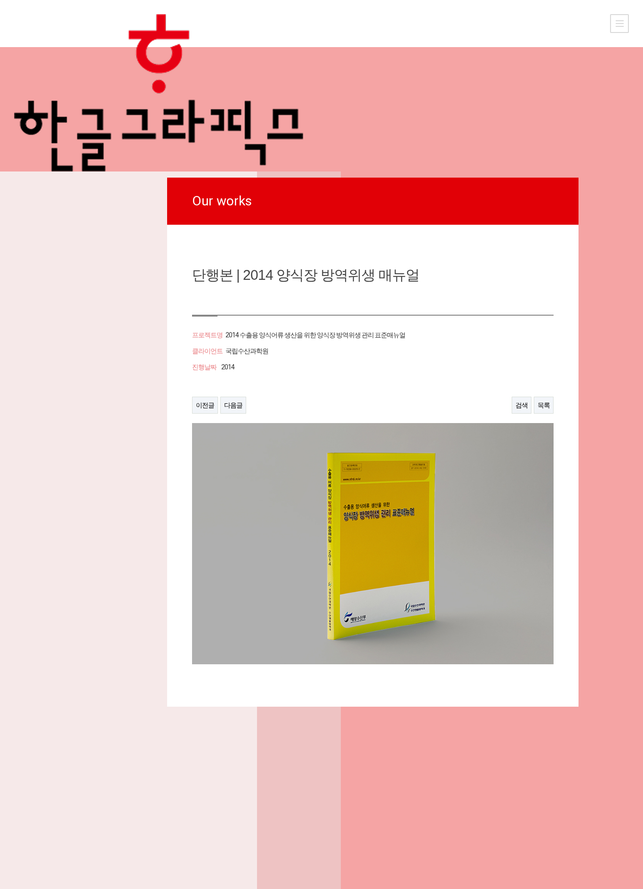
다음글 (233, 405)
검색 (521, 405)
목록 (544, 405)
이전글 (205, 405)
